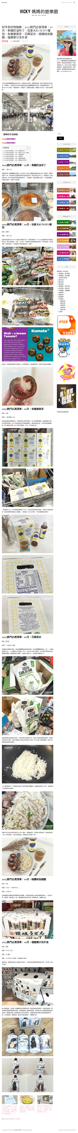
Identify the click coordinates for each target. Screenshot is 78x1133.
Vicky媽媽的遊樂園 (15, 41)
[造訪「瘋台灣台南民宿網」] (62, 412)
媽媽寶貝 (61, 295)
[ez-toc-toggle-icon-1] (27, 148)
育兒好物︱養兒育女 (64, 288)
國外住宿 (61, 282)
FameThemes (72, 1130)
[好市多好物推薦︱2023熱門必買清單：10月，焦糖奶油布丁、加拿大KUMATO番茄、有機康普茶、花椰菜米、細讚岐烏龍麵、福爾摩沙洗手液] (26, 62)
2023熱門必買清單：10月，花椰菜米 (13, 156)
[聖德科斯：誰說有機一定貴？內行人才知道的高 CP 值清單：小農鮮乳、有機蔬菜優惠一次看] (45, 1099)
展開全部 (59, 271)
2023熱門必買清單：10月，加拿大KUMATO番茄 (16, 153)
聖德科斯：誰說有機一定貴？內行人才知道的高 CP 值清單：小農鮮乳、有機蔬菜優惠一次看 (45, 1109)
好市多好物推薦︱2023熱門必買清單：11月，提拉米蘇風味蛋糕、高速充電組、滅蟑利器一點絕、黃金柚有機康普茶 (9, 1109)
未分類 (60, 311)
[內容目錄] (27, 148)
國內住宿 (61, 280)
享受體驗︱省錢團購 (64, 290)
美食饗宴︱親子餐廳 (64, 275)
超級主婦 (62, 309)
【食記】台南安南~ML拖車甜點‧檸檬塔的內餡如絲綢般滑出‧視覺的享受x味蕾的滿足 (27, 1109)
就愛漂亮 (62, 305)
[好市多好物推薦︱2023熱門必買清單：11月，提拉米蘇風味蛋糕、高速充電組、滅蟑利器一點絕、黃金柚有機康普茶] (10, 1099)
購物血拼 (5, 41)
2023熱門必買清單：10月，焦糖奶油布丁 (14, 151)
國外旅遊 (61, 284)
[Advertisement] (66, 100)
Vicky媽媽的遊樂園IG (9, 143)
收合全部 (65, 271)
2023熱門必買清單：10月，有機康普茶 (14, 154)
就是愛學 (61, 297)
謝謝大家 (62, 303)
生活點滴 (17, 1119)
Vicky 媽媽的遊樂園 (39, 11)
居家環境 (61, 292)
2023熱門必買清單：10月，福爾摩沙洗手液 (15, 160)
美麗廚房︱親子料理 (64, 286)
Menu (5, 2)
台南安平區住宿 (63, 278)
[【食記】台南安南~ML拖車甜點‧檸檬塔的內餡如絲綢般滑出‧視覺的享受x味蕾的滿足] (27, 1099)
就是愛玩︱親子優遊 (64, 273)
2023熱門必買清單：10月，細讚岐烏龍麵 (14, 158)
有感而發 (62, 307)
